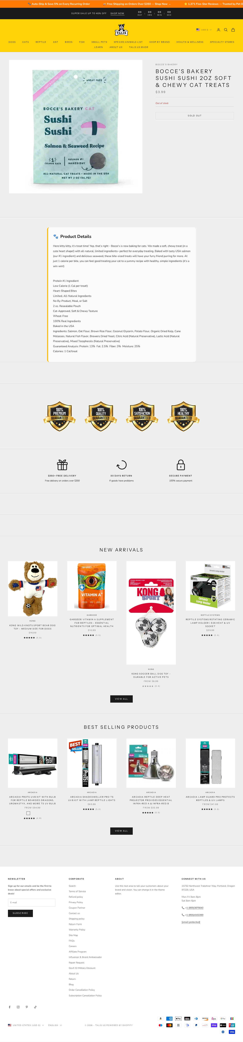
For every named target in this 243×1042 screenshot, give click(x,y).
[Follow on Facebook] (9, 1007)
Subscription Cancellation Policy (85, 995)
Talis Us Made (139, 47)
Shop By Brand (159, 42)
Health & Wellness (190, 42)
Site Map (73, 935)
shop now (117, 13)
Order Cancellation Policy (82, 990)
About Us (116, 47)
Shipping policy (76, 918)
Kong (33, 621)
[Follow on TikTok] (35, 1007)
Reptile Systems (210, 615)
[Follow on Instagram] (18, 1007)
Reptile (41, 42)
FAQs (72, 940)
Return (72, 979)
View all (121, 698)
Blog (71, 984)
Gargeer (92, 615)
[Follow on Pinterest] (26, 1007)
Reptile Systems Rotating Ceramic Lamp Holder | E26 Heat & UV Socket (210, 622)
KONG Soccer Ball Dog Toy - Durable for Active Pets (151, 675)
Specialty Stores (222, 42)
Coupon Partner (77, 907)
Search (72, 886)
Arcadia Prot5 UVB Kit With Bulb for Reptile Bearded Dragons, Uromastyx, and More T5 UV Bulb (32, 800)
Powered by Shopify (119, 1025)
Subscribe (20, 913)
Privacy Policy (76, 902)
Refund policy (76, 896)
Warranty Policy (77, 929)
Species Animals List (128, 42)
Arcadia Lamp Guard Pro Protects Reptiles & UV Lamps (210, 798)
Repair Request (76, 962)
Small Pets (99, 42)
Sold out (195, 115)
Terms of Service (77, 891)
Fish (82, 42)
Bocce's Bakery (167, 64)
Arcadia (33, 792)
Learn (98, 47)
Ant (55, 42)
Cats (25, 42)
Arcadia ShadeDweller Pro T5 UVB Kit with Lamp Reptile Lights (91, 798)
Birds (69, 42)
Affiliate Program (77, 951)
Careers (73, 946)
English (53, 1025)
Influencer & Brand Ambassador (85, 957)
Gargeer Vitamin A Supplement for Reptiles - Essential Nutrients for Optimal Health (92, 622)
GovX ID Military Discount (82, 968)
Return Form (75, 924)
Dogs (12, 42)
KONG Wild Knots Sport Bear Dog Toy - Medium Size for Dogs (32, 627)
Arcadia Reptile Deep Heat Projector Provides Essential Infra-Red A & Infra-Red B (151, 800)
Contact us (74, 913)
